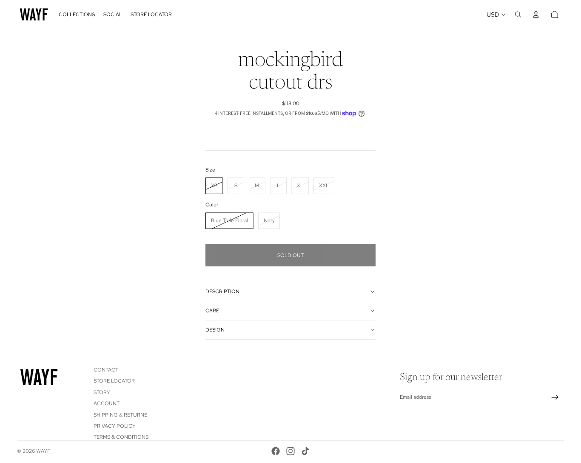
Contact (106, 369)
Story (102, 392)
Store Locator (114, 381)
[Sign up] (555, 397)
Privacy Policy (115, 426)
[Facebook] (276, 451)
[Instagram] (290, 451)
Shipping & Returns (120, 415)
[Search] (518, 14)
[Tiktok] (305, 451)
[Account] (536, 14)
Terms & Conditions (121, 437)
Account (107, 403)
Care (212, 310)
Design (215, 329)
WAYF (43, 451)
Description (222, 291)
